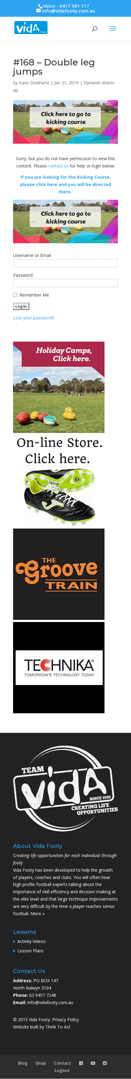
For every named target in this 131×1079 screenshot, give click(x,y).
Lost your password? (33, 318)
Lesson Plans (30, 951)
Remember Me (34, 295)
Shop (40, 1063)
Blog (22, 1063)
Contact (62, 1063)
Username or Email (32, 255)
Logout (62, 1070)
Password (23, 275)
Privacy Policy (65, 1019)
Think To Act (57, 1027)
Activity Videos (31, 941)
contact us (58, 166)
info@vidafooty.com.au (50, 1002)
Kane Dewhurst (34, 83)
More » (37, 913)
